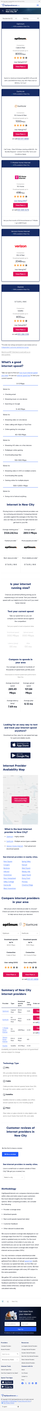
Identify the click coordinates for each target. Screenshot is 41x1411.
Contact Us (24, 1376)
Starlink (4, 1046)
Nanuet (24, 865)
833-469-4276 (23, 210)
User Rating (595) (20, 201)
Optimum (9, 836)
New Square (7, 861)
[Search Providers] (17, 1354)
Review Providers (5, 1349)
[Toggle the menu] (38, 5)
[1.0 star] (15, 58)
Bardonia (6, 868)
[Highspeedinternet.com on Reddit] (33, 1383)
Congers (6, 865)
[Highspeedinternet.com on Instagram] (29, 1383)
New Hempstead (9, 878)
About (23, 1369)
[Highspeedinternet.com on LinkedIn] (36, 1383)
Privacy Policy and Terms (24, 1401)
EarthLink (9, 841)
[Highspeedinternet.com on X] (26, 1383)
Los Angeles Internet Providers (29, 1346)
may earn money (7, 1)
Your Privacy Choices (8, 1403)
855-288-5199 (23, 334)
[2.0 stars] (18, 58)
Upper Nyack (26, 875)
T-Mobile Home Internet (5, 1030)
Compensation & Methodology (9, 1401)
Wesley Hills (26, 871)
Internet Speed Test (6, 1369)
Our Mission (24, 1373)
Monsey (25, 882)
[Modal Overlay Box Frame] (20, 1321)
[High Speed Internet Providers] (10, 5)
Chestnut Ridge (27, 885)
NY (8, 1301)
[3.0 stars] (20, 58)
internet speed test (23, 375)
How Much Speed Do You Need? (9, 1373)
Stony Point (26, 878)
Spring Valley (26, 861)
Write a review (10, 1154)
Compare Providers (6, 1346)
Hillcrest (6, 871)
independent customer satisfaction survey (15, 347)
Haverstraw (7, 875)
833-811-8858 (23, 139)
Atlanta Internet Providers (28, 1363)
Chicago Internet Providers (28, 1349)
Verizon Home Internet (14, 846)
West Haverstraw (9, 888)
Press (22, 1379)
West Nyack (26, 868)
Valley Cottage (8, 882)
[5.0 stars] (26, 58)
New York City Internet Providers (29, 1356)
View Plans (18, 66)
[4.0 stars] (23, 58)
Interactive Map (20, 800)
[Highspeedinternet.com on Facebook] (22, 1383)
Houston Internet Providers (28, 1353)
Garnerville (7, 885)
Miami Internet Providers (27, 1359)
